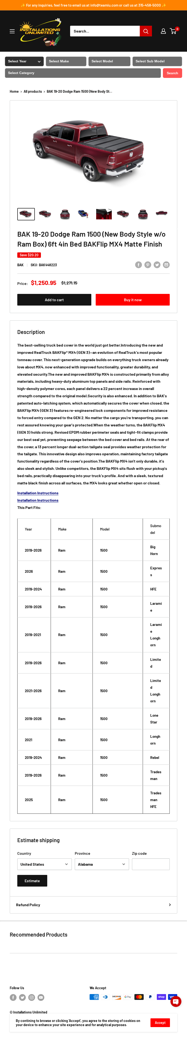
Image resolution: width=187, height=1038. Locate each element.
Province (82, 853)
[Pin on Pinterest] (147, 264)
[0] (173, 31)
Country (24, 853)
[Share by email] (166, 264)
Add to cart (54, 299)
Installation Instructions (37, 492)
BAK (20, 265)
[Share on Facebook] (138, 264)
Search (172, 73)
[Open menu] (12, 31)
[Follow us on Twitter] (22, 997)
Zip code (139, 853)
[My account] (163, 31)
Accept (160, 1023)
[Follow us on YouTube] (40, 997)
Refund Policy (28, 904)
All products (33, 91)
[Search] (146, 31)
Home (14, 91)
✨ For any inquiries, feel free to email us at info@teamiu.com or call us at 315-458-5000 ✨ (93, 5)
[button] (175, 1001)
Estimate (32, 880)
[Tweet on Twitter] (157, 264)
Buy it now (133, 299)
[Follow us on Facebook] (13, 997)
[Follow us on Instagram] (31, 997)
